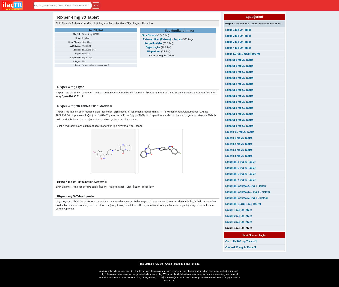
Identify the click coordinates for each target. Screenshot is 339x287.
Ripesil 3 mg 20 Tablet (238, 149)
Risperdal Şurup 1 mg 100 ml (243, 203)
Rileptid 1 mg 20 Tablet (239, 59)
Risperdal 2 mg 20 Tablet (240, 167)
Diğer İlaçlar (153, 47)
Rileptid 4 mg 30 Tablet (239, 119)
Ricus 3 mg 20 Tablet (238, 41)
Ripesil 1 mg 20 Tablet (238, 137)
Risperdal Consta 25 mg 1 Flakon (245, 185)
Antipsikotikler (153, 43)
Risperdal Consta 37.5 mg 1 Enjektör (247, 191)
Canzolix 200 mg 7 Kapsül (241, 241)
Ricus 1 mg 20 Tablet (238, 29)
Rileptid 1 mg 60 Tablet (239, 71)
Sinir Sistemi (149, 35)
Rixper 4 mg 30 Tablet (238, 227)
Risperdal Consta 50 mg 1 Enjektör (246, 197)
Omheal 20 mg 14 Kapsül (240, 247)
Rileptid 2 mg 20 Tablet (239, 77)
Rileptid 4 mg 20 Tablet (239, 113)
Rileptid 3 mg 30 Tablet (239, 101)
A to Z (168, 263)
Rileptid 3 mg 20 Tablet (239, 95)
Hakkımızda (181, 263)
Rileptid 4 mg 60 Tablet (239, 125)
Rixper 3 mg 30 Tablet (238, 221)
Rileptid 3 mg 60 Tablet (239, 107)
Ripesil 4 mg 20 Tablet (238, 155)
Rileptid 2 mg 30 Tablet (239, 83)
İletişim (195, 263)
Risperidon (153, 51)
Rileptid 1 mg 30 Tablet (239, 65)
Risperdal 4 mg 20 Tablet (240, 179)
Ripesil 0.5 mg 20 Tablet (239, 131)
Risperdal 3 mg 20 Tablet (240, 173)
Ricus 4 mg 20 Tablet (238, 47)
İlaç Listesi (146, 263)
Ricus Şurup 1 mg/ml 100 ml (242, 53)
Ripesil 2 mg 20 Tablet (238, 143)
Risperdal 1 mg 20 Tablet (240, 161)
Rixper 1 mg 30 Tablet (238, 209)
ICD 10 (159, 263)
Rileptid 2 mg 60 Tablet (239, 89)
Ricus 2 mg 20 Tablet (238, 35)
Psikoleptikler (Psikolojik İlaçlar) (162, 39)
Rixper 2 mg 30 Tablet (238, 215)
